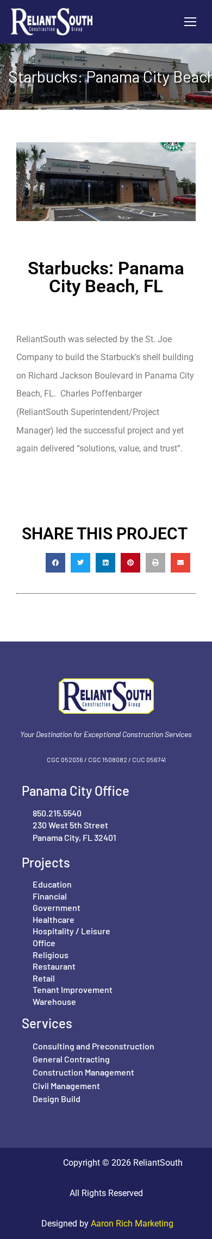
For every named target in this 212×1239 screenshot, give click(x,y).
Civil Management (66, 1085)
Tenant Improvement (73, 989)
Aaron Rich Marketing (131, 1223)
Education (52, 884)
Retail (44, 978)
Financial (50, 896)
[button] (55, 563)
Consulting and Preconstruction (93, 1046)
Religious (50, 954)
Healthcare (53, 919)
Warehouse (54, 1001)
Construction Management (83, 1072)
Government (56, 907)
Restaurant (54, 966)
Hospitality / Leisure (71, 931)
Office (44, 943)
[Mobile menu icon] (190, 22)
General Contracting (71, 1059)
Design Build (56, 1098)
